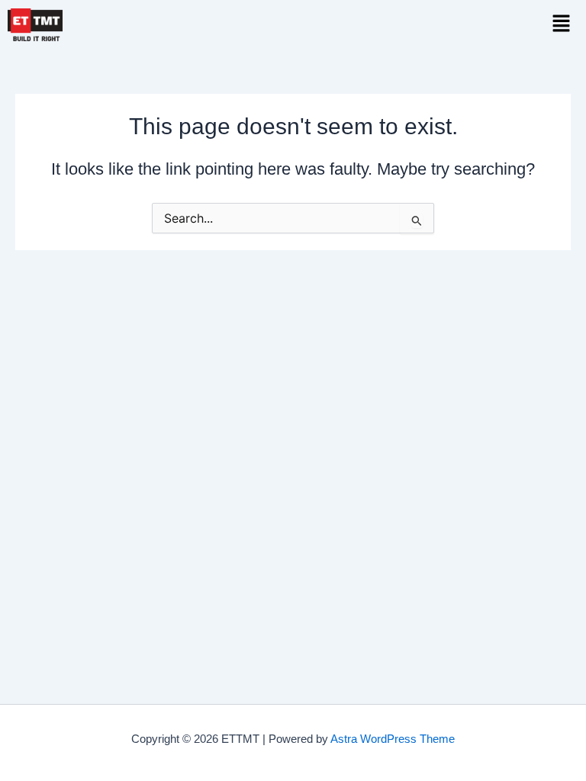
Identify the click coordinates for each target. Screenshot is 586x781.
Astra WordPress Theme (392, 739)
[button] (561, 24)
